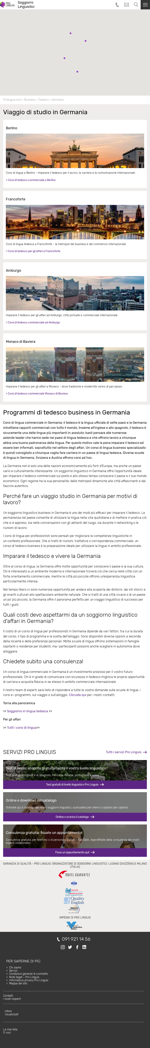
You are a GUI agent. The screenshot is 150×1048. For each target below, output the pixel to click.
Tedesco (43, 99)
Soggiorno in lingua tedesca (27, 711)
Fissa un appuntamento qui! (72, 852)
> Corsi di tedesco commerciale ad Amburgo (33, 322)
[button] (77, 71)
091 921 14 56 (76, 939)
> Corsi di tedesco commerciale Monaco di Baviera (37, 393)
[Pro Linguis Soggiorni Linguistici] (7, 4)
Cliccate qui (77, 695)
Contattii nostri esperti (12, 997)
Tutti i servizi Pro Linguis (123, 752)
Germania (58, 99)
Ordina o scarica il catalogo (72, 817)
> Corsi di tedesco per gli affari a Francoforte (33, 251)
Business (29, 99)
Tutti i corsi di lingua (22, 727)
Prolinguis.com (12, 99)
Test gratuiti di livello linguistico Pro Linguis (72, 784)
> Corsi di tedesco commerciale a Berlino (31, 180)
